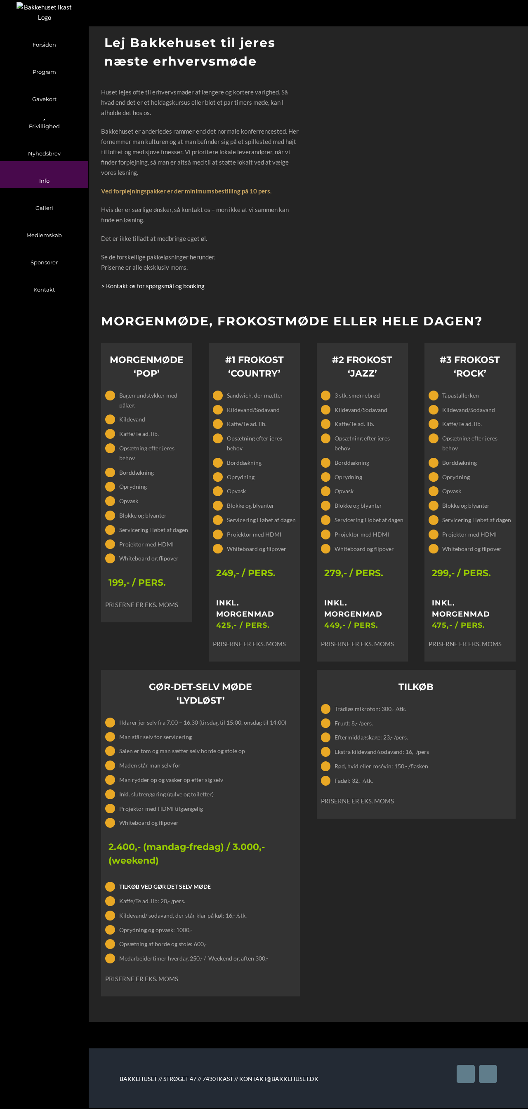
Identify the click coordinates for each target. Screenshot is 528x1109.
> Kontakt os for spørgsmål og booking (153, 286)
